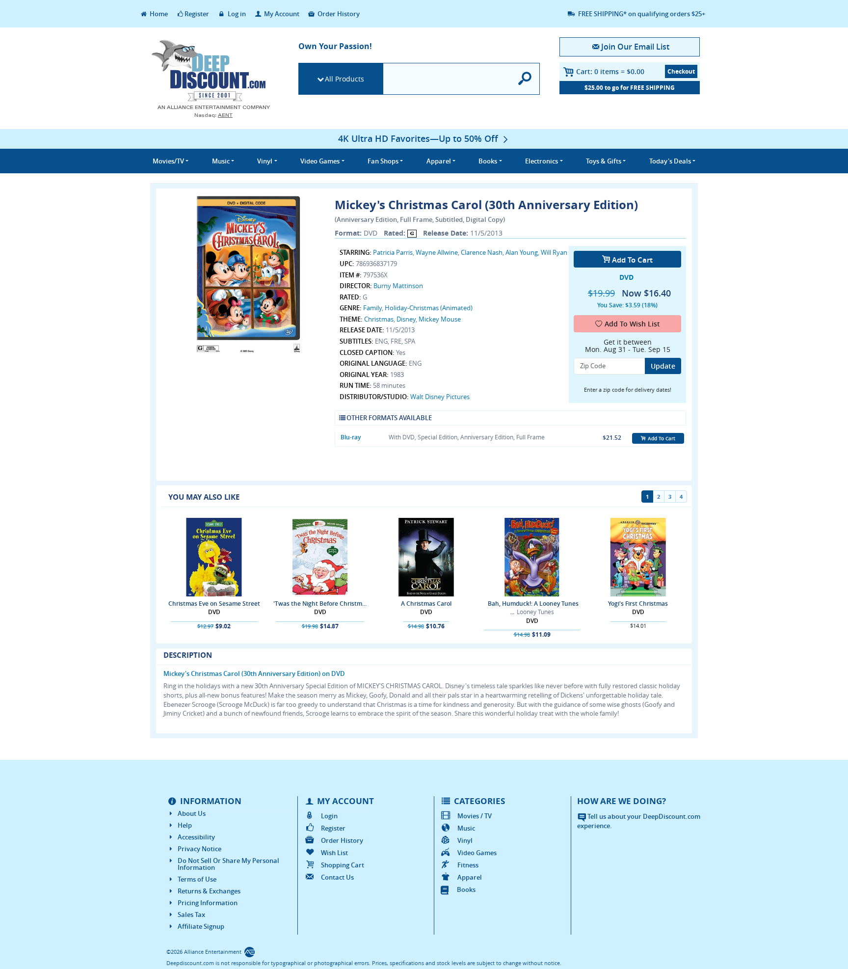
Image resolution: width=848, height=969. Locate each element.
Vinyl (465, 840)
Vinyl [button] (264, 161)
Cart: (610, 71)
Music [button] (221, 161)
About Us (192, 813)
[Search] (525, 79)
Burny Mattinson (398, 285)
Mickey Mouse (440, 319)
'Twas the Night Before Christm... (320, 603)
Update (663, 366)
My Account (281, 13)
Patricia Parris (393, 252)
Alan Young (521, 252)
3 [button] (669, 496)
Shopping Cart (342, 865)
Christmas (379, 319)
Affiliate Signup (201, 926)
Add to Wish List (632, 323)
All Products (344, 78)
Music (466, 828)
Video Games (477, 852)
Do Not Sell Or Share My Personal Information (228, 864)
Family (372, 307)
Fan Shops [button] (383, 161)
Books (466, 889)
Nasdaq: (213, 115)
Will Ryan (554, 252)
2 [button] (658, 496)
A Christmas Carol (426, 603)
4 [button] (681, 496)
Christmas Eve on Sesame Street (214, 603)
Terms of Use (197, 879)
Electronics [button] (541, 161)
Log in (236, 13)
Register (197, 13)
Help (185, 825)
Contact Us (337, 877)
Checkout (681, 71)
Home (158, 13)
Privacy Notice (199, 848)
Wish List (334, 852)
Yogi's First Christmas (638, 603)
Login (329, 815)
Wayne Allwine (437, 252)
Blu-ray (351, 437)
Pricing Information (208, 902)
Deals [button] (670, 161)
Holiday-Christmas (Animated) (429, 307)
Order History (338, 13)
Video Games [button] (320, 161)
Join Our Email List (635, 46)
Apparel (469, 877)
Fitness (467, 865)
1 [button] (647, 496)
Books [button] (487, 161)
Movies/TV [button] (168, 161)
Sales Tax (191, 914)
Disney (406, 319)
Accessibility (196, 837)
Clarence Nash (482, 252)
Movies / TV (474, 815)
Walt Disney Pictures (440, 396)
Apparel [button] (438, 161)
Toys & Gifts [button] (603, 161)
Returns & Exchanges (209, 891)
